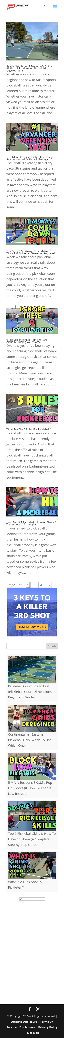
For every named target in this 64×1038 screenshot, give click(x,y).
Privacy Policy (48, 1027)
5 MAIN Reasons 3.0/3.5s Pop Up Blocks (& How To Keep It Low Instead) (30, 788)
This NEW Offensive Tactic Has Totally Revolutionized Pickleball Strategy (29, 158)
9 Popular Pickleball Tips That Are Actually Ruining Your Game (26, 341)
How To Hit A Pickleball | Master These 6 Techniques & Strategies (31, 523)
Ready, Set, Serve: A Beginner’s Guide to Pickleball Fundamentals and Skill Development (30, 68)
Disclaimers (27, 1027)
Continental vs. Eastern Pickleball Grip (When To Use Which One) (30, 740)
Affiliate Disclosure (24, 1022)
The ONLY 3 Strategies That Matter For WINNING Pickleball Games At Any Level (30, 252)
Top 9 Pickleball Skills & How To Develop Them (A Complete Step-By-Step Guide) (32, 839)
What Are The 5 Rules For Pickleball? (28, 429)
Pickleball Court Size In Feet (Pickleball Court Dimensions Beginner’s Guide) (30, 691)
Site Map (33, 1033)
